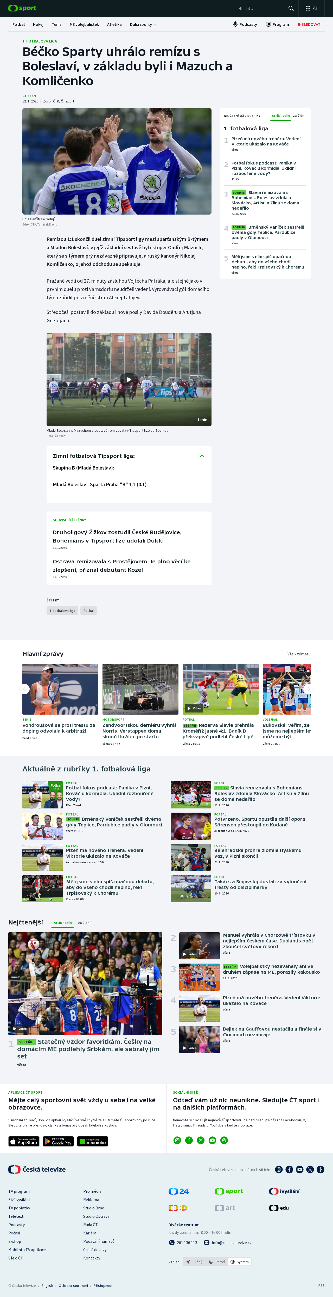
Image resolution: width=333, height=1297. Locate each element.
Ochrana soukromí (73, 1285)
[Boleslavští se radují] (117, 161)
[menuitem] (18, 24)
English (47, 1285)
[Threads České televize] (320, 1169)
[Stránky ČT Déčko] (178, 1209)
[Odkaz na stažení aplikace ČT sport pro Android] (58, 1141)
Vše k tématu (299, 653)
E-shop (14, 1241)
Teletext (16, 1216)
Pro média (92, 1191)
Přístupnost (103, 1285)
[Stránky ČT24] (179, 1193)
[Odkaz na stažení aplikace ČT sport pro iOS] (24, 1141)
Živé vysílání (19, 1199)
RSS (321, 1285)
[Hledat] (291, 8)
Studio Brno (93, 1207)
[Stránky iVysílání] (284, 1193)
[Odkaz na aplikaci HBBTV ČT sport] (92, 1141)
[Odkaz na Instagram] (177, 1140)
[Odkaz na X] (200, 1140)
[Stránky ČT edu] (279, 1209)
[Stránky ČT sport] (229, 1193)
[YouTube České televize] (300, 1169)
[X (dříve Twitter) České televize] (310, 1169)
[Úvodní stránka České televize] (37, 1169)
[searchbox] (261, 8)
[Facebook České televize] (289, 1169)
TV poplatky (19, 1207)
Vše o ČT (15, 1258)
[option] (194, 1261)
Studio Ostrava (96, 1216)
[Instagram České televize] (279, 1169)
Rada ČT (90, 1224)
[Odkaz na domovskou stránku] (30, 8)
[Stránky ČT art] (225, 1209)
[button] (129, 379)
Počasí (14, 1232)
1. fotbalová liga (39, 41)
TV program (19, 1191)
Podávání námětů (98, 1241)
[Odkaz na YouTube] (212, 1140)
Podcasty (16, 1224)
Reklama (91, 1199)
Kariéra (89, 1232)
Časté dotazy (94, 1249)
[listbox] (217, 1261)
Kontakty (91, 1258)
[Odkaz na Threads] (224, 1140)
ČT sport (29, 95)
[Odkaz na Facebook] (189, 1140)
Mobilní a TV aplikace (27, 1249)
